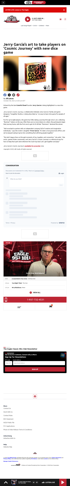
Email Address (17, 360)
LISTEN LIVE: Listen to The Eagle (17, 10)
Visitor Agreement (56, 457)
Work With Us (8, 412)
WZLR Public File (8, 422)
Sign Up (35, 369)
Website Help (7, 447)
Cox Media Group (11, 457)
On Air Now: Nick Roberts (35, 273)
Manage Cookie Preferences (10, 461)
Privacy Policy (7, 458)
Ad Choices (34, 458)
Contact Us (7, 408)
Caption (61, 89)
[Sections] (3, 2)
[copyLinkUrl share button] (18, 94)
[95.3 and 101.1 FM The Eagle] (35, 2)
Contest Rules (8, 415)
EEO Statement (8, 419)
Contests (41, 25)
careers (46, 458)
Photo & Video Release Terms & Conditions (17, 429)
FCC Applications (9, 426)
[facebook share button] (4, 94)
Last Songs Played (26, 25)
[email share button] (13, 94)
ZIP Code (7, 360)
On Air (35, 25)
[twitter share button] (9, 94)
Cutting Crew (37, 20)
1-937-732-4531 (35, 299)
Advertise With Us (9, 438)
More (47, 25)
